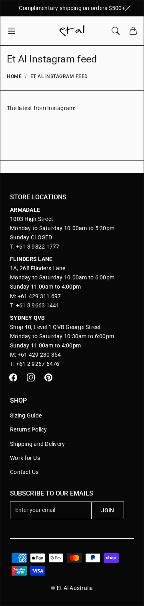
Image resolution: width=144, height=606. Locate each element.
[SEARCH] (115, 31)
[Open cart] (133, 31)
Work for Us (25, 458)
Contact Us (24, 472)
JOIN (107, 510)
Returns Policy (28, 429)
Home (14, 76)
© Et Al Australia (72, 588)
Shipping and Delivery (37, 444)
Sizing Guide (26, 415)
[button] (14, 30)
